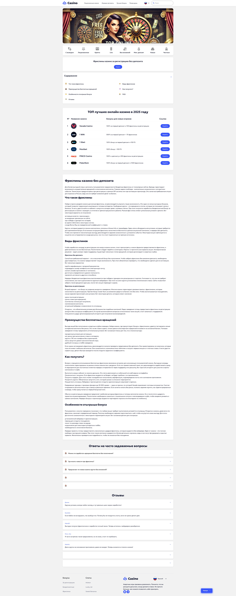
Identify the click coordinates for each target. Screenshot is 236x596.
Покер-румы (133, 3)
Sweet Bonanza (91, 591)
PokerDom (84, 163)
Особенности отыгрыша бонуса (80, 94)
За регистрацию (69, 582)
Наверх (205, 590)
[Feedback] (118, 555)
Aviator (88, 582)
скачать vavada (70, 271)
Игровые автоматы (108, 3)
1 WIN (82, 134)
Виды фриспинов (128, 84)
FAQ (123, 94)
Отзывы (71, 99)
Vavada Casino (85, 126)
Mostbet (83, 149)
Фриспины (66, 591)
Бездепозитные (68, 587)
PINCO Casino (85, 156)
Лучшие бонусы (122, 3)
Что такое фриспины (76, 84)
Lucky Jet (89, 587)
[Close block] (171, 77)
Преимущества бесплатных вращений (83, 89)
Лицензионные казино (91, 3)
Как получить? (127, 89)
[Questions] (118, 478)
